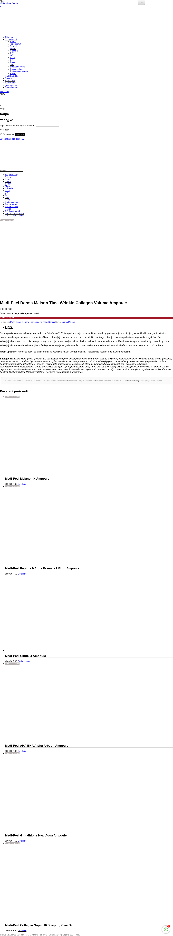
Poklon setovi (16, 69)
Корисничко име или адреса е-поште (18, 125)
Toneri (8, 181)
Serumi (13, 46)
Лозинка (4, 130)
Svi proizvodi (11, 39)
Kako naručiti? (11, 76)
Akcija (8, 177)
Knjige (13, 74)
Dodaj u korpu (24, 661)
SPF (12, 53)
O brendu (9, 37)
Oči (11, 55)
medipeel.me (11, 85)
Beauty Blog (10, 83)
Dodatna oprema (17, 67)
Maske (13, 48)
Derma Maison (68, 322)
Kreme (13, 42)
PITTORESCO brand (14, 216)
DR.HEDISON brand (14, 213)
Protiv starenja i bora (19, 322)
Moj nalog (4, 92)
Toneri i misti (15, 44)
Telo (12, 64)
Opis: (9, 327)
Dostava (9, 78)
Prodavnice (10, 80)
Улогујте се (20, 134)
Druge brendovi (12, 87)
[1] (166, 931)
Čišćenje (14, 51)
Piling (12, 58)
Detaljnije (22, 484)
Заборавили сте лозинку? (12, 139)
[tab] (89, 327)
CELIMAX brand (12, 211)
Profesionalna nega (19, 71)
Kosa (12, 62)
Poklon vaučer (11, 207)
